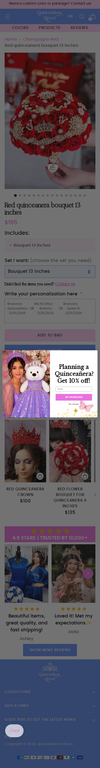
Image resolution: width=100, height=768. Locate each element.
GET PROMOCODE (74, 397)
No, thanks (74, 404)
